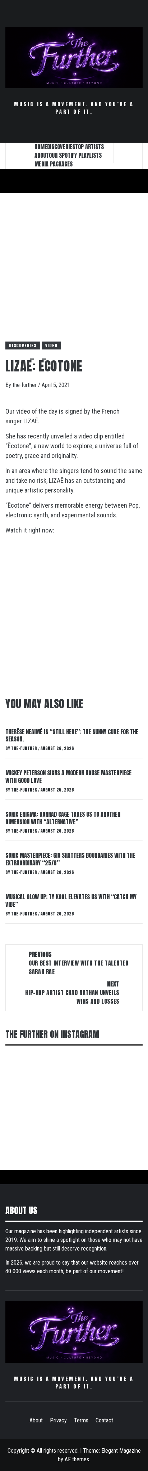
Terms (81, 1420)
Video (51, 345)
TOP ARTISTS (89, 146)
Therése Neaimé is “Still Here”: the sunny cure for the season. (71, 735)
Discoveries (23, 345)
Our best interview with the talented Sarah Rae (79, 963)
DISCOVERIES (61, 146)
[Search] (128, 152)
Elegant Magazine (121, 1450)
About (36, 1420)
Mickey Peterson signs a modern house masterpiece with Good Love (68, 776)
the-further (25, 385)
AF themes (77, 1459)
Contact (104, 1420)
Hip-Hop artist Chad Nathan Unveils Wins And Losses (72, 993)
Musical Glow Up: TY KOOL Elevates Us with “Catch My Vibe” (71, 900)
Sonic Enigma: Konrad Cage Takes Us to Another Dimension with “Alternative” (62, 818)
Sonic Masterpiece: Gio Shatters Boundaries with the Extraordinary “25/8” (70, 859)
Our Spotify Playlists (75, 155)
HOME (40, 146)
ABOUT (41, 155)
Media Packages (53, 164)
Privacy (58, 1420)
